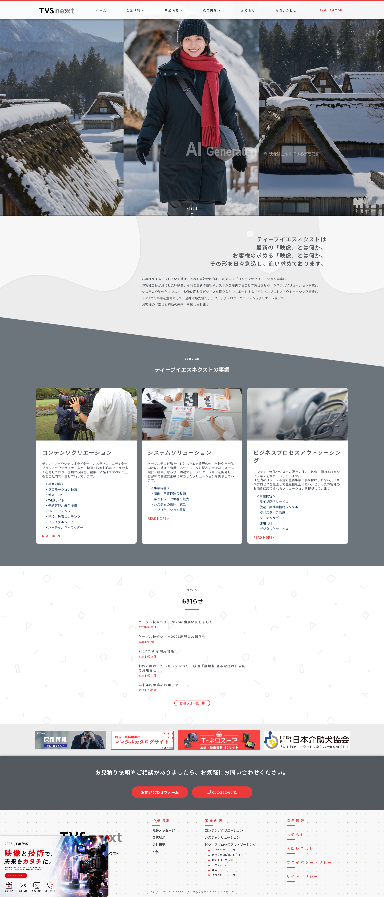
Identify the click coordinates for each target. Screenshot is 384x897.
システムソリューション (180, 452)
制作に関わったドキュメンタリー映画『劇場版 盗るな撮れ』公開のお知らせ (192, 668)
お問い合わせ (286, 10)
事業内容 (172, 10)
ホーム (101, 10)
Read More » (52, 535)
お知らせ (248, 10)
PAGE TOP (367, 866)
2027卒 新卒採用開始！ (158, 651)
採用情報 (210, 10)
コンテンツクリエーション (77, 452)
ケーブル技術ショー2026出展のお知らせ (172, 636)
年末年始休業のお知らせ (158, 684)
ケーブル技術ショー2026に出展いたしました (175, 621)
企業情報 (133, 10)
